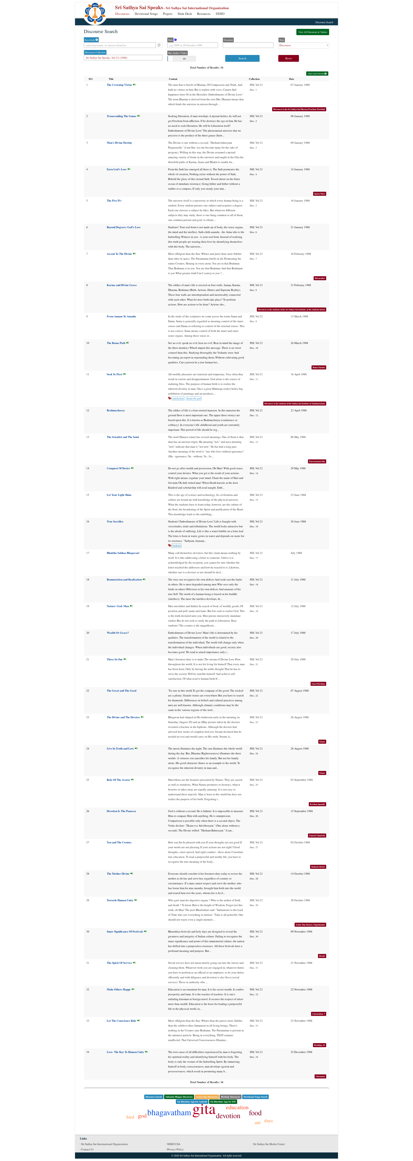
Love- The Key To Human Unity (126, 1052)
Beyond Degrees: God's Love (124, 227)
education (237, 1107)
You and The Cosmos (119, 842)
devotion (228, 1115)
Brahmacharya (116, 410)
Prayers (167, 13)
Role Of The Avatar (119, 780)
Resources (204, 13)
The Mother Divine (118, 874)
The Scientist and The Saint (123, 437)
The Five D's (114, 200)
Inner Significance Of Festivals (125, 931)
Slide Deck (185, 13)
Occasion (228, 39)
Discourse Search (154, 1096)
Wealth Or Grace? (118, 633)
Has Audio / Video (177, 53)
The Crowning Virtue (120, 85)
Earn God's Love (117, 169)
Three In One (115, 659)
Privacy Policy (175, 1149)
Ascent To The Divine (120, 254)
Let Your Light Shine (119, 495)
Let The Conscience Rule (122, 1021)
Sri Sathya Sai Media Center (269, 1144)
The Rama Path (116, 343)
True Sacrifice (115, 521)
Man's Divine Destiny (119, 143)
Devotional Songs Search (255, 1096)
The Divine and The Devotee (124, 717)
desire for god (194, 398)
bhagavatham (169, 1111)
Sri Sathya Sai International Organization (104, 1144)
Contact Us (87, 1149)
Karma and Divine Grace (122, 285)
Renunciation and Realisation (125, 579)
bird (130, 1117)
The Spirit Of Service (120, 963)
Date (170, 39)
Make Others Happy (119, 989)
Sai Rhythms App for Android (192, 1101)
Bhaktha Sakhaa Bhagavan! (123, 553)
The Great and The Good (121, 691)
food (255, 1112)
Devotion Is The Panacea (121, 811)
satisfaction (178, 398)
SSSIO (220, 13)
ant (258, 1122)
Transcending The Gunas (122, 116)
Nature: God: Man (118, 606)
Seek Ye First (115, 374)
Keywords (90, 39)
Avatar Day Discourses (207, 1096)
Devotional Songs (146, 13)
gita (204, 1108)
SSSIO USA (173, 1144)
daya (268, 1120)
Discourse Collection (95, 52)
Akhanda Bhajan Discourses (179, 1096)
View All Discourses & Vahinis (312, 32)
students (176, 545)
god (142, 1115)
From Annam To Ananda (121, 316)
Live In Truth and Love (121, 748)
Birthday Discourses (230, 1096)
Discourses (122, 13)
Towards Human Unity (120, 900)
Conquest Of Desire (119, 468)
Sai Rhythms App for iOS (223, 1101)
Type (281, 39)
